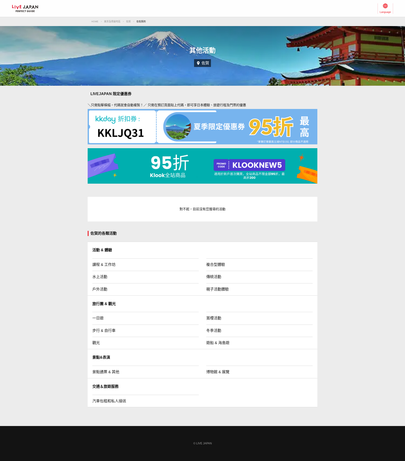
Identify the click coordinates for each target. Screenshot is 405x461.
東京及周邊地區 (112, 21)
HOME (94, 21)
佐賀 (128, 21)
